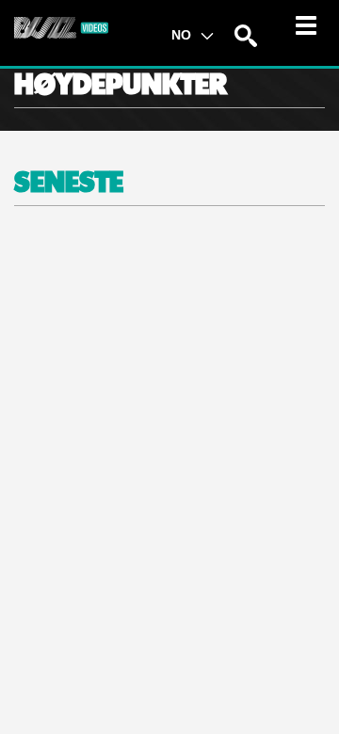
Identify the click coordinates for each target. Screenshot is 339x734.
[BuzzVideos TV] (61, 27)
